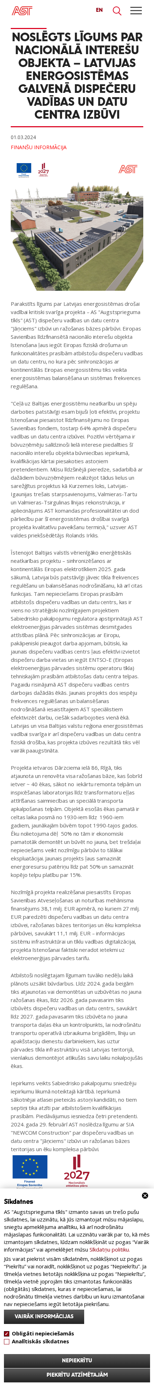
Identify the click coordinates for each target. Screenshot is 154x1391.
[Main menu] (136, 10)
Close (145, 1195)
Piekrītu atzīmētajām (77, 1375)
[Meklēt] (117, 11)
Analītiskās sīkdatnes (40, 1341)
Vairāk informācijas (44, 1316)
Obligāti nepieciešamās (43, 1333)
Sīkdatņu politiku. (110, 1249)
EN (99, 10)
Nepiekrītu (77, 1360)
